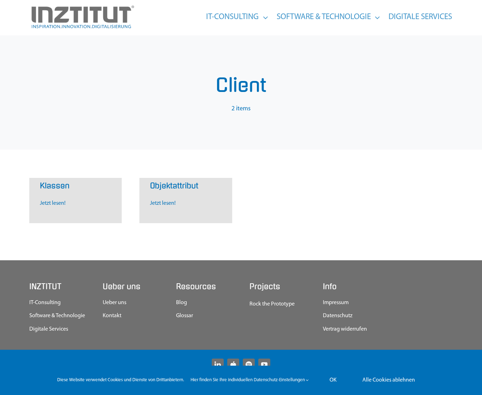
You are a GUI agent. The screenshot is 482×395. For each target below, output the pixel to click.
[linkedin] (218, 365)
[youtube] (264, 365)
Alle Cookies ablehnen (388, 380)
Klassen (55, 186)
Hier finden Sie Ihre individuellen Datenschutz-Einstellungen (248, 380)
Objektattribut (174, 186)
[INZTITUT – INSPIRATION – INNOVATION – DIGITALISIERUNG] (82, 7)
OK (333, 380)
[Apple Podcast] (233, 365)
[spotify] (249, 365)
